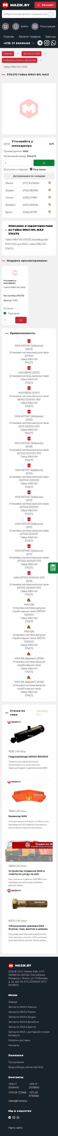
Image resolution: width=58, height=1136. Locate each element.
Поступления (16, 1062)
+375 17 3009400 (13, 1086)
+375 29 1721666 (17, 1092)
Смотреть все (42, 713)
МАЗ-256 (29, 604)
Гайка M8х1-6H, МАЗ (14, 287)
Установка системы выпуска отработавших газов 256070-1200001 (29, 638)
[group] (29, 109)
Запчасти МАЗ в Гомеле (22, 1012)
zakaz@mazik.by (17, 1100)
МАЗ (25, 151)
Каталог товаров (30, 36)
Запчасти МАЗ (31, 53)
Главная (9, 36)
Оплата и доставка (19, 1040)
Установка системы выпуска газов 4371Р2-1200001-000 (29, 586)
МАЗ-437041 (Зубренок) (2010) (29, 472)
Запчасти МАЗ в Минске (22, 1007)
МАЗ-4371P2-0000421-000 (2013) (29, 579)
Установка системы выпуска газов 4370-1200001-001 (29, 425)
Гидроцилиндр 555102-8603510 (28, 756)
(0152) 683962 (30, 190)
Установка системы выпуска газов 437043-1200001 (29, 505)
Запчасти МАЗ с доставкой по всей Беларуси (28, 1033)
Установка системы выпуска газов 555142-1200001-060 (29, 398)
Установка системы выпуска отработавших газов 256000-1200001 (29, 611)
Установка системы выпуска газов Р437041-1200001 (29, 478)
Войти (24, 26)
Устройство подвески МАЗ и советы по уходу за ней (27, 873)
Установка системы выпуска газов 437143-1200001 (29, 532)
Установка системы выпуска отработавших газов (29, 663)
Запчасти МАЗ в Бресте (22, 1026)
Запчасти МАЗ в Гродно (22, 1017)
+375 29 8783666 (34, 1094)
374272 (29, 362)
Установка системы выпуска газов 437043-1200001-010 (29, 559)
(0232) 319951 (30, 197)
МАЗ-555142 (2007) (29, 372)
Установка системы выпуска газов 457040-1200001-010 (29, 451)
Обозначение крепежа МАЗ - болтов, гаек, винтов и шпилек (28, 927)
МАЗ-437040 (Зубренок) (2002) (29, 347)
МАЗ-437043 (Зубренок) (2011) (29, 499)
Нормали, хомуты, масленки (20, 60)
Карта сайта (15, 1127)
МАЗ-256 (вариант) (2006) (29, 658)
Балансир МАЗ (18, 816)
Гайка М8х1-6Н (29, 359)
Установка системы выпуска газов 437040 (29, 354)
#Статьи (21, 751)
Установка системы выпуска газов (29, 376)
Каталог (48, 5)
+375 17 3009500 (34, 1086)
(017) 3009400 (31, 183)
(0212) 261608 (30, 204)
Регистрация (47, 26)
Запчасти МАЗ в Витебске (23, 1021)
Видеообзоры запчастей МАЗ (25, 1067)
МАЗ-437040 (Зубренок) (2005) (29, 418)
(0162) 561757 (30, 212)
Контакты (13, 1045)
